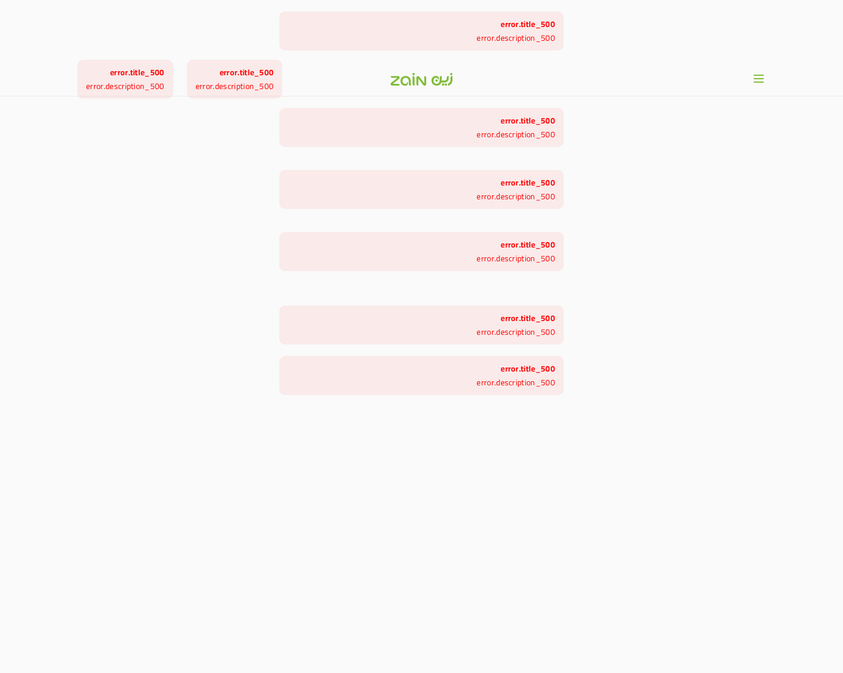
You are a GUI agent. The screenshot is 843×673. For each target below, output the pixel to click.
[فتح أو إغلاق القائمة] (759, 78)
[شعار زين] (421, 79)
